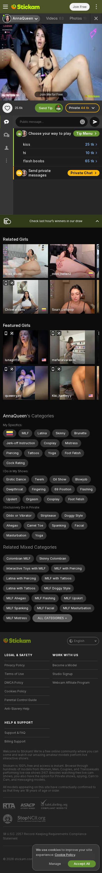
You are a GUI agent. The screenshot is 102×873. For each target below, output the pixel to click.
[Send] (95, 122)
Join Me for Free (51, 94)
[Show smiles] (82, 122)
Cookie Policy (65, 855)
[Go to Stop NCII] (32, 819)
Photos (78, 18)
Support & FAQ (15, 733)
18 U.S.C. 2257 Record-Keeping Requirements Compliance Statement (44, 836)
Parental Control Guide (20, 700)
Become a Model (64, 665)
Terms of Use (14, 674)
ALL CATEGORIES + (52, 618)
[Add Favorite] (7, 108)
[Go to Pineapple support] (8, 819)
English (79, 641)
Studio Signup (62, 674)
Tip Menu (84, 133)
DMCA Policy (13, 682)
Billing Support (15, 741)
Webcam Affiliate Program (71, 682)
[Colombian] (9, 433)
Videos (55, 18)
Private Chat (82, 173)
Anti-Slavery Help (16, 708)
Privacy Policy (14, 665)
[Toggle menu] (5, 6)
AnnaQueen (15, 415)
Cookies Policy (15, 691)
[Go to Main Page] (31, 6)
